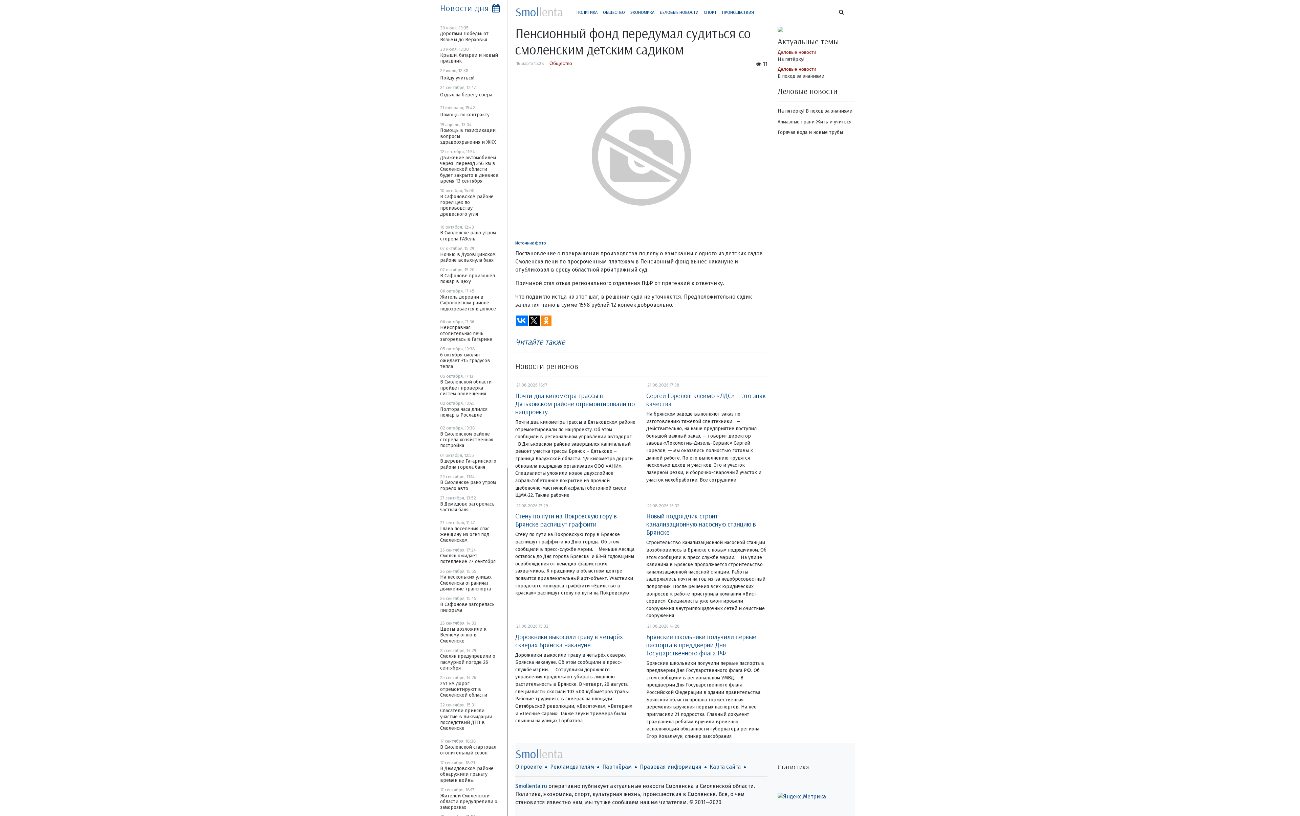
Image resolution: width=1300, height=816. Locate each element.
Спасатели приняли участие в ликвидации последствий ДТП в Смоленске (466, 719)
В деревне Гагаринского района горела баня (468, 464)
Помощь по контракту (465, 115)
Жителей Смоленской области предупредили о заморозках (468, 802)
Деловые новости (679, 12)
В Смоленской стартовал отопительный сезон (468, 750)
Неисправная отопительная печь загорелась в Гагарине (466, 333)
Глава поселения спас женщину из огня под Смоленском (465, 534)
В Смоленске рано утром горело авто (468, 485)
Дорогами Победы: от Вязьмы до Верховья (464, 36)
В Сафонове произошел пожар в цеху (467, 278)
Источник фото (530, 243)
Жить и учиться (833, 122)
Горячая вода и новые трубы (810, 132)
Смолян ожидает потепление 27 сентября (468, 558)
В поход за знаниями (801, 76)
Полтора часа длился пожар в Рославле (464, 412)
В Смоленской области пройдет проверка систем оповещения (466, 388)
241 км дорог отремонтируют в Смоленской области (463, 689)
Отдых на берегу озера (466, 95)
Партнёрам (617, 767)
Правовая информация (670, 767)
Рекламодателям (572, 767)
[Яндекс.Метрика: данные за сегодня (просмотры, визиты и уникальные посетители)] (802, 797)
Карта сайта (725, 767)
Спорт (710, 12)
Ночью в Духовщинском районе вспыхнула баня (468, 257)
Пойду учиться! (457, 78)
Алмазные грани (796, 122)
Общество (614, 12)
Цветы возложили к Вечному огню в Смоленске (463, 635)
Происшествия (738, 12)
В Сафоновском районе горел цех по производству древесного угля (467, 205)
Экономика (642, 12)
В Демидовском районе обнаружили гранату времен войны (467, 774)
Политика (587, 12)
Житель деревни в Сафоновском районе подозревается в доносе (468, 303)
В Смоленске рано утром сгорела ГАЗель (468, 235)
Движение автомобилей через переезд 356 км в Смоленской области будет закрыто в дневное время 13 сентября (469, 169)
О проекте (528, 767)
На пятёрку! (791, 59)
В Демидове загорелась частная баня (467, 507)
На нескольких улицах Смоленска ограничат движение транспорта (466, 583)
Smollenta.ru (531, 786)
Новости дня (464, 8)
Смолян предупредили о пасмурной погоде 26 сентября (467, 662)
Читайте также (540, 341)
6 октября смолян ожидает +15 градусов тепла (465, 361)
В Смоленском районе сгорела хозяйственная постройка (466, 440)
